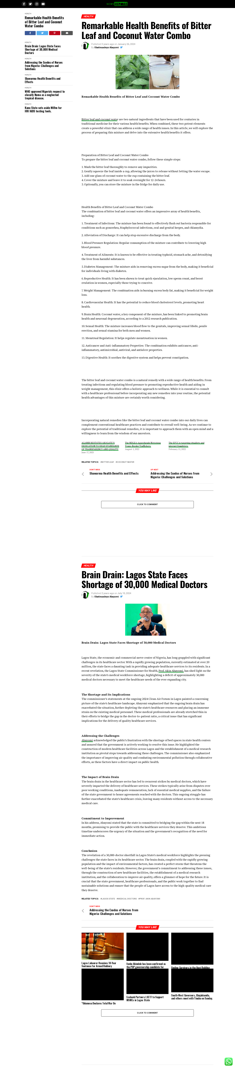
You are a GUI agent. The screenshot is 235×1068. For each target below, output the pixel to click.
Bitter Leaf (108, 462)
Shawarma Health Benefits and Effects (42, 80)
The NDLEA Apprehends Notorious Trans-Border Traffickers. (143, 444)
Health (28, 14)
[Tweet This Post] (42, 33)
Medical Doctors (127, 899)
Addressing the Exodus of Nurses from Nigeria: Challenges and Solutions (44, 66)
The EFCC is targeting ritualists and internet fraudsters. (186, 444)
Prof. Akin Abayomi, (171, 671)
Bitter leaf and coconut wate (99, 119)
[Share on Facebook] (30, 33)
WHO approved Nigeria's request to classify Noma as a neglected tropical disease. (45, 95)
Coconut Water (125, 462)
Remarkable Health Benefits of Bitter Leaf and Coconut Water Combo (44, 22)
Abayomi (87, 740)
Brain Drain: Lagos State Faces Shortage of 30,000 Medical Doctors (42, 49)
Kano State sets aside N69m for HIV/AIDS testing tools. (43, 109)
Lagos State (108, 899)
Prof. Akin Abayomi (150, 899)
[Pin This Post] (54, 33)
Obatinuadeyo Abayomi (106, 47)
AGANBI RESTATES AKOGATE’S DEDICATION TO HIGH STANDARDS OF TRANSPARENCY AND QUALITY (100, 446)
